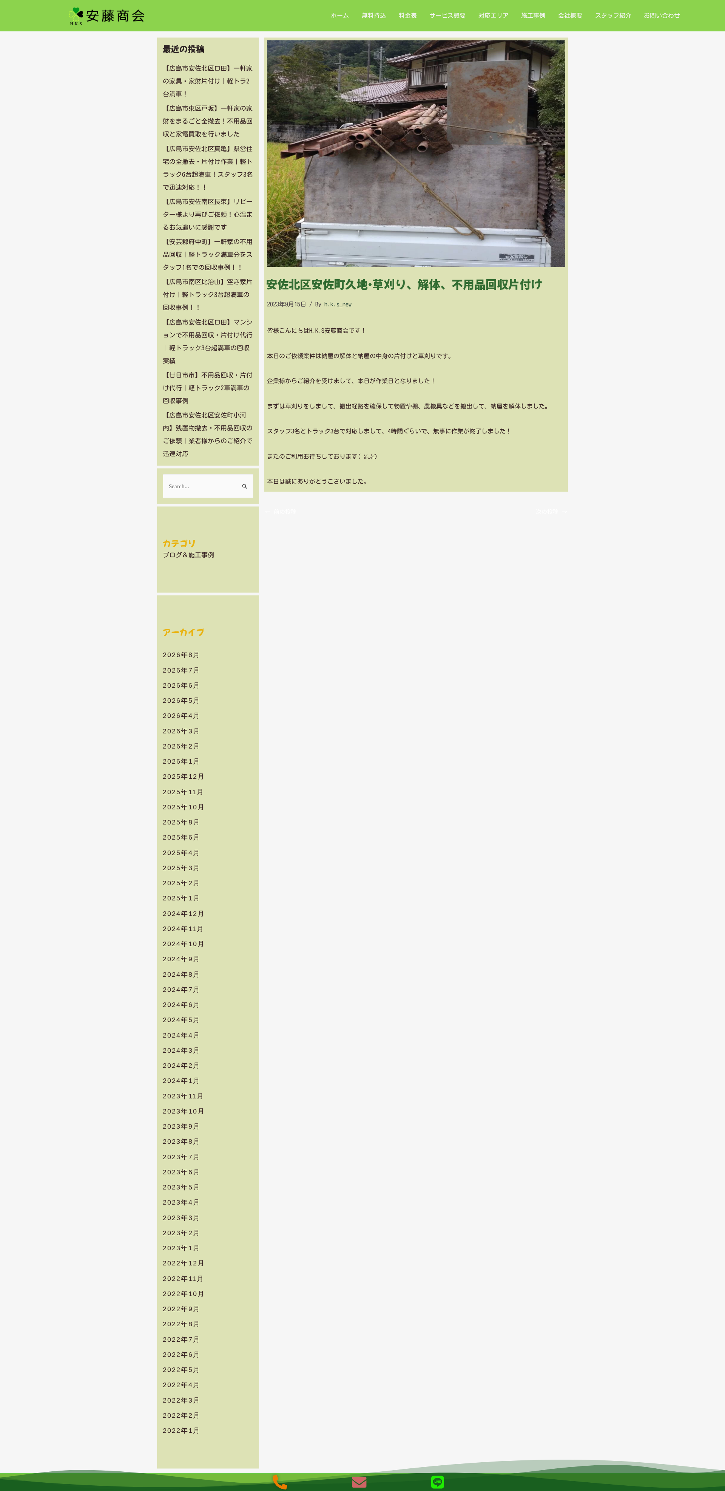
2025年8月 (182, 822)
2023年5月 (182, 1187)
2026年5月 (182, 700)
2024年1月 (182, 1080)
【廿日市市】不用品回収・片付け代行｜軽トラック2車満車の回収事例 (208, 387)
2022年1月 (182, 1430)
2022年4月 (182, 1385)
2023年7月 (182, 1156)
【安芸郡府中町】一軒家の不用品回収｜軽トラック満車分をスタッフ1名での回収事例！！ (208, 254)
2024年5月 (182, 1020)
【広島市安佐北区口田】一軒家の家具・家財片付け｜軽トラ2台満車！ (208, 81)
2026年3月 (182, 731)
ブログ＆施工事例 (188, 554)
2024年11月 (183, 928)
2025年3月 (182, 867)
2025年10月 (184, 806)
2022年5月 (182, 1369)
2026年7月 (182, 670)
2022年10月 (184, 1293)
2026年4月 (182, 715)
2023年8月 (182, 1141)
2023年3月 (182, 1217)
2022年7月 (182, 1339)
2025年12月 (184, 776)
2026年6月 (182, 685)
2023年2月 (182, 1232)
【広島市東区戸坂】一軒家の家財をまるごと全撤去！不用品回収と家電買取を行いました (208, 121)
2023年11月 (183, 1096)
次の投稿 (551, 512)
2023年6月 (182, 1171)
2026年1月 (182, 761)
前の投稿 (280, 512)
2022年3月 (182, 1400)
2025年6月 (182, 837)
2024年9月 (182, 959)
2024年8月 (182, 974)
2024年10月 (184, 944)
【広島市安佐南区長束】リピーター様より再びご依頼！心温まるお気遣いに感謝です (208, 214)
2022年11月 (183, 1278)
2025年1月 (182, 898)
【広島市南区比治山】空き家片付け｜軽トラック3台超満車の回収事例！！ (208, 294)
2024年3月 (182, 1050)
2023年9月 (182, 1126)
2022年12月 (184, 1263)
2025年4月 (182, 852)
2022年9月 (182, 1309)
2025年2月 (182, 883)
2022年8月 (182, 1324)
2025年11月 (183, 791)
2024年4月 (182, 1035)
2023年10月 (184, 1111)
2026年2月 (182, 746)
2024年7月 (182, 989)
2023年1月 (182, 1248)
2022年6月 (182, 1354)
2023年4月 (182, 1202)
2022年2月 (182, 1415)
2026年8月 (182, 655)
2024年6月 (182, 1004)
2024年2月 (182, 1065)
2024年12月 (184, 913)
